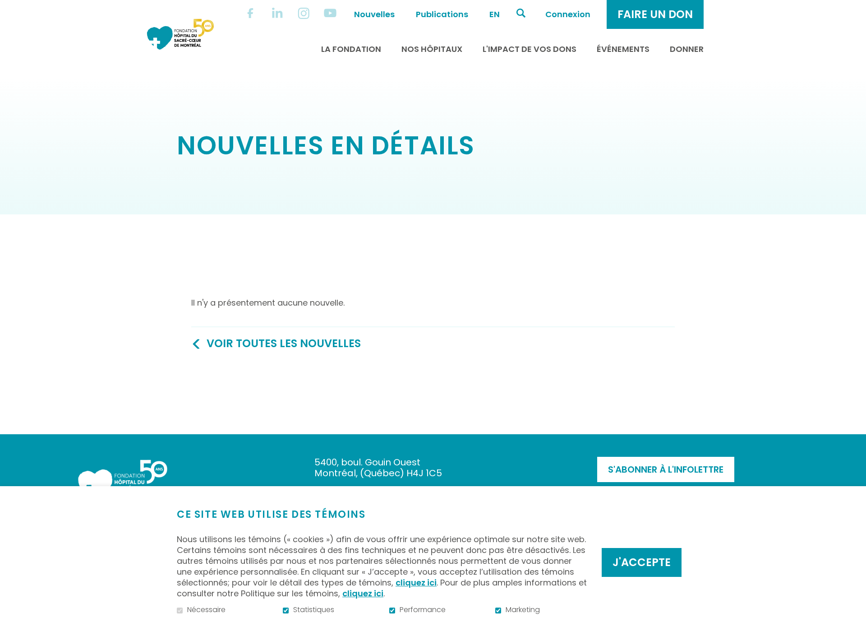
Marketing (523, 610)
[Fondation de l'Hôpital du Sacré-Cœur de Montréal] (180, 34)
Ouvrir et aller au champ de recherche (520, 13)
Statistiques (313, 610)
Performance (423, 610)
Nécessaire (206, 610)
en (494, 14)
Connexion (567, 14)
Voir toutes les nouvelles (284, 343)
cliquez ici (416, 582)
